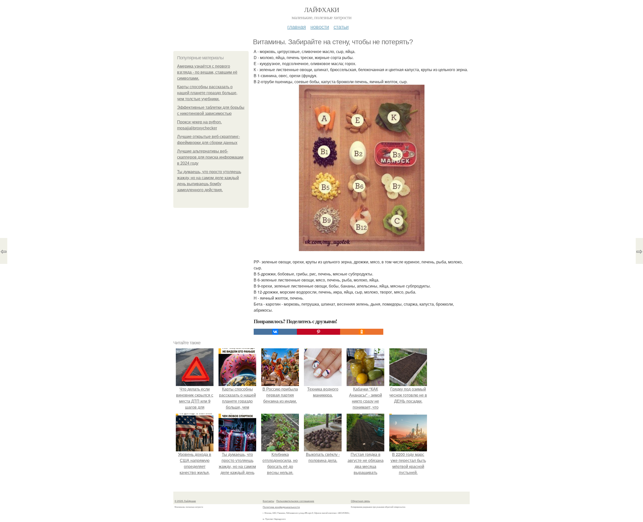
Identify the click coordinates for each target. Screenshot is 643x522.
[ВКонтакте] (275, 332)
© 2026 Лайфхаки (185, 501)
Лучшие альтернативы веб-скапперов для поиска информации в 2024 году (210, 157)
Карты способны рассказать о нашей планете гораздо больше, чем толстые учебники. (207, 93)
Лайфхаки (321, 9)
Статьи (341, 26)
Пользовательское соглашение (295, 501)
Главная (296, 26)
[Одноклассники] (361, 332)
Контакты (268, 501)
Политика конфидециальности (281, 507)
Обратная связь (360, 501)
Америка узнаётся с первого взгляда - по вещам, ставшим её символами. (207, 72)
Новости (319, 26)
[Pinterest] (318, 332)
